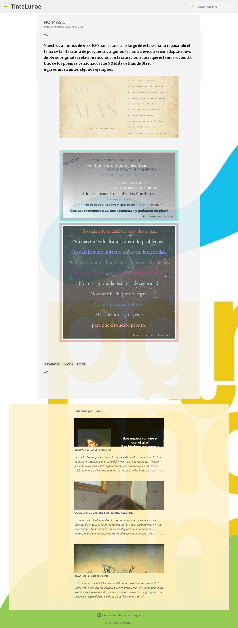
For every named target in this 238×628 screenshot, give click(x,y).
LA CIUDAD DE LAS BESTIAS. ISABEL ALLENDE (103, 512)
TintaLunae (25, 6)
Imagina (68, 364)
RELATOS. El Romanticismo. (91, 575)
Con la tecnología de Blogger (121, 615)
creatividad (52, 364)
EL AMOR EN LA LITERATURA (92, 449)
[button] (46, 34)
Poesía (81, 364)
